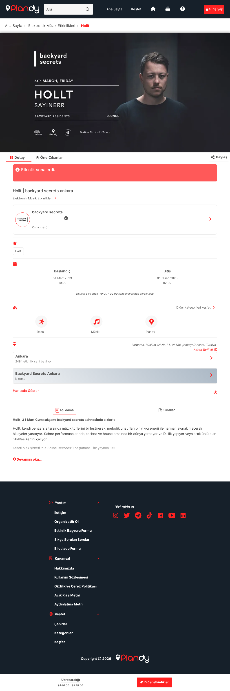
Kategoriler (63, 633)
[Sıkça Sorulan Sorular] (182, 10)
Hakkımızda (64, 568)
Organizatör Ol (66, 521)
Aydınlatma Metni (68, 604)
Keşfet (136, 9)
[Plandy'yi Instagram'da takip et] (115, 516)
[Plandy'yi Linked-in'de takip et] (183, 516)
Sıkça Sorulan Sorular (71, 539)
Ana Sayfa (114, 9)
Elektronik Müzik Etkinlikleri (51, 25)
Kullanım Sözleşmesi (71, 577)
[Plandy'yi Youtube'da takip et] (171, 516)
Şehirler (60, 624)
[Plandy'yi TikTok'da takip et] (149, 516)
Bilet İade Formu (67, 548)
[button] (115, 392)
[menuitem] (114, 9)
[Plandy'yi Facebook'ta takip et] (160, 516)
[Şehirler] (153, 10)
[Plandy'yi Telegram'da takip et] (138, 516)
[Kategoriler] (168, 10)
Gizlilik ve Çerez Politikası (75, 586)
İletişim (60, 512)
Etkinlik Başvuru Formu (73, 530)
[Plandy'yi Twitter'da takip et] (127, 516)
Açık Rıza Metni (67, 595)
